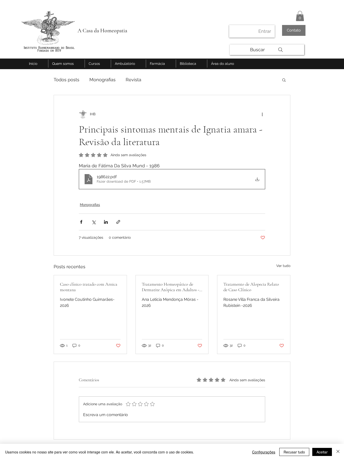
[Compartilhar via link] (118, 222)
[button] (300, 16)
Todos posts (66, 79)
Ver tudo (283, 266)
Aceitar (322, 451)
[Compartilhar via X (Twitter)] (93, 222)
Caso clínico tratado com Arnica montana (88, 286)
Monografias (102, 79)
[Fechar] (338, 452)
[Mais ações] (262, 114)
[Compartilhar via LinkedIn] (106, 222)
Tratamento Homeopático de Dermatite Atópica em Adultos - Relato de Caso (170, 286)
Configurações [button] (263, 451)
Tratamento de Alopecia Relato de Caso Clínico (251, 286)
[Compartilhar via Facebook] (81, 222)
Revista (133, 79)
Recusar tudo (294, 451)
